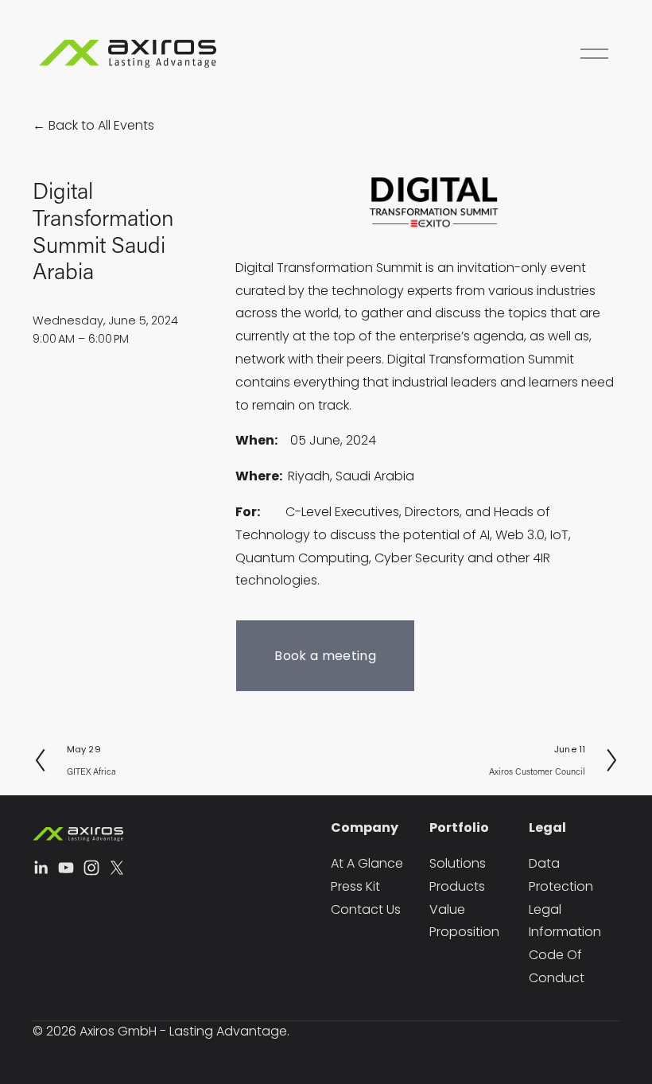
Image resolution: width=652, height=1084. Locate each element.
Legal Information (565, 921)
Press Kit (355, 886)
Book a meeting (324, 656)
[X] (117, 868)
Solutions (457, 863)
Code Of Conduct (556, 966)
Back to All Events (101, 125)
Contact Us (366, 909)
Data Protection (561, 875)
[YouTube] (66, 868)
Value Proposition (464, 921)
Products (457, 886)
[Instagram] (91, 868)
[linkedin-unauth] (41, 868)
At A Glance (367, 863)
